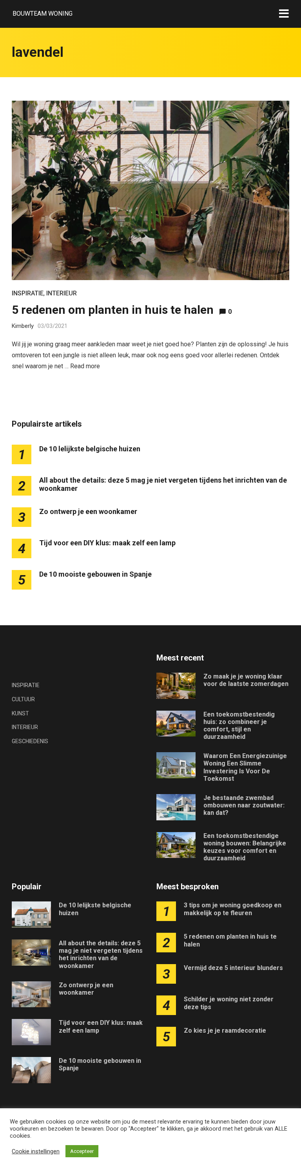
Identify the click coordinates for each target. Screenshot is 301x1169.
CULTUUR (23, 699)
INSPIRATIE (28, 293)
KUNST (20, 713)
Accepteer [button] (82, 1151)
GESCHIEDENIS (30, 741)
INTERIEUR (61, 293)
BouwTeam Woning (43, 13)
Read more (85, 366)
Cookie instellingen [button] (36, 1151)
